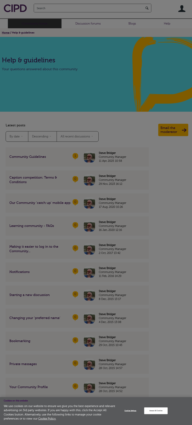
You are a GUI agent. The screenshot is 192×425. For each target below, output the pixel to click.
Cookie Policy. (47, 418)
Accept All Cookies (155, 411)
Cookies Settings (130, 411)
